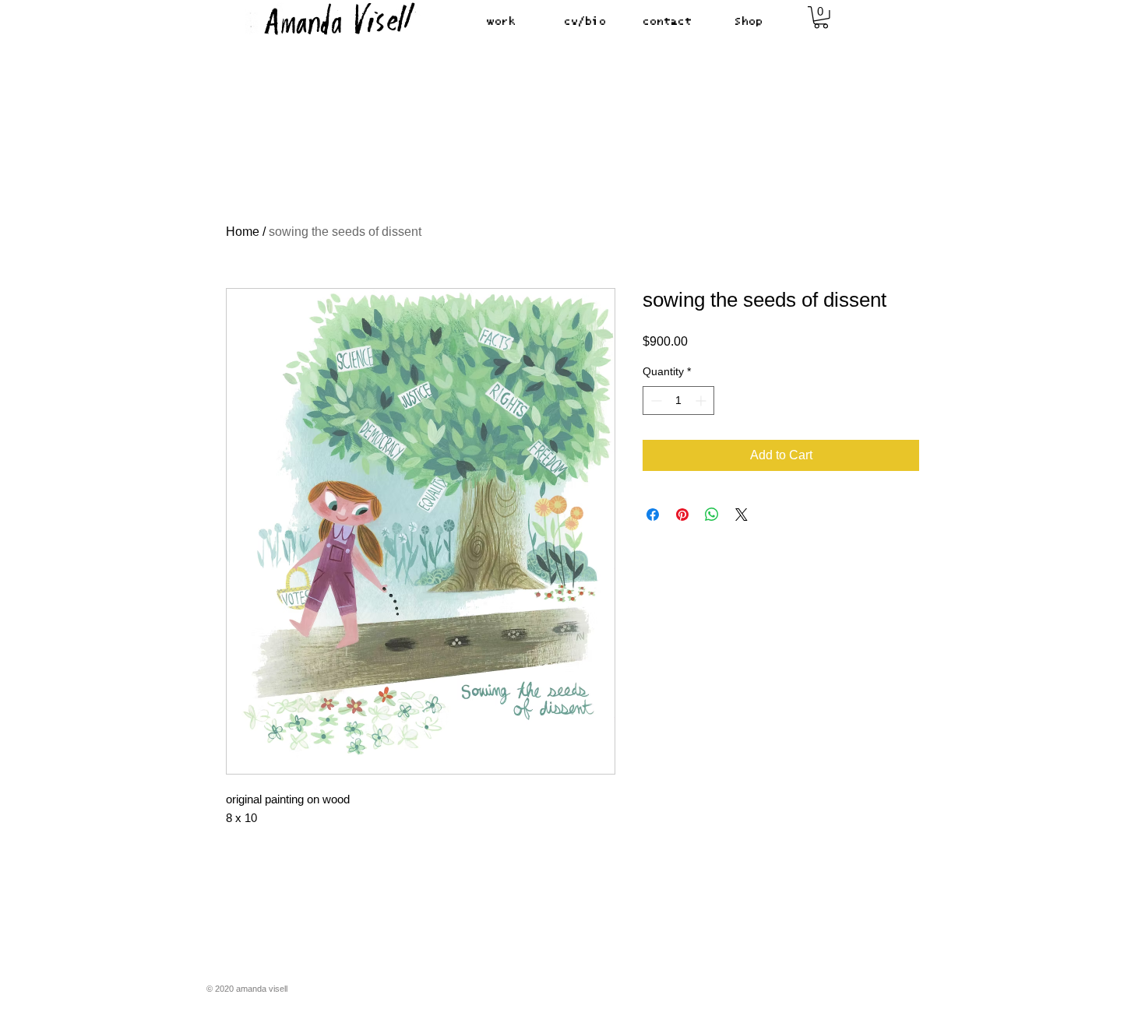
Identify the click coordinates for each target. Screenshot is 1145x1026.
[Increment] (702, 400)
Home (242, 231)
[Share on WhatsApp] (712, 514)
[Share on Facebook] (652, 514)
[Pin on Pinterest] (682, 514)
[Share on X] (741, 514)
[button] (821, 17)
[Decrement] (654, 400)
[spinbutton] (678, 400)
